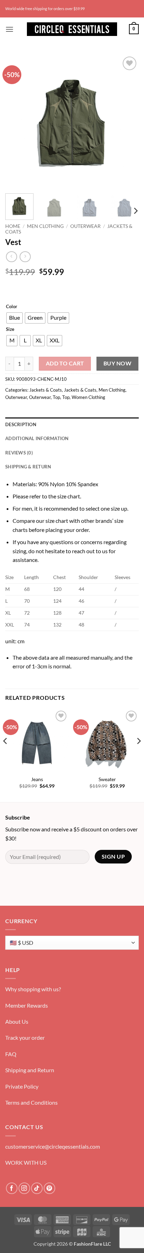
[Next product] (11, 256)
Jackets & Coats (45, 390)
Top (56, 397)
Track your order (25, 1037)
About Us (16, 1021)
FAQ (10, 1054)
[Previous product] (25, 256)
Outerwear (85, 226)
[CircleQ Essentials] (72, 29)
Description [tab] (20, 424)
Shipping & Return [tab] (28, 466)
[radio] (14, 318)
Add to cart (65, 363)
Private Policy (21, 1086)
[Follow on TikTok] (37, 1188)
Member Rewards (26, 1005)
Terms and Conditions (31, 1102)
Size (10, 329)
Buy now (117, 363)
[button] (9, 29)
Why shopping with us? (33, 989)
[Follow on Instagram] (24, 1188)
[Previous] (16, 121)
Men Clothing (45, 226)
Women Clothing (88, 397)
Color (11, 306)
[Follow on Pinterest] (49, 1188)
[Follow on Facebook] (11, 1188)
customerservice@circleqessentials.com (52, 1146)
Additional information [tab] (37, 438)
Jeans (37, 779)
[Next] (127, 121)
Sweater (107, 779)
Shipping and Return (29, 1070)
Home (12, 226)
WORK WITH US (25, 1162)
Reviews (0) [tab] (19, 452)
